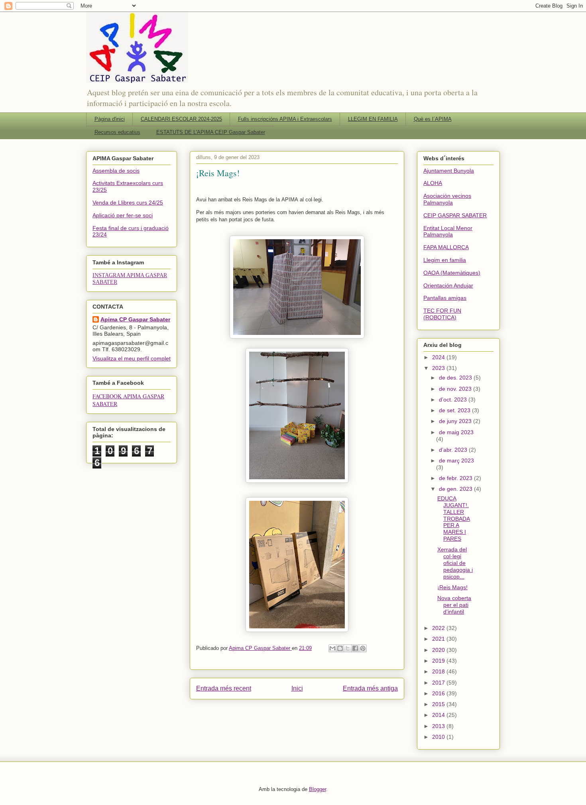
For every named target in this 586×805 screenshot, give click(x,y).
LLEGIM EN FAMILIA (373, 119)
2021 (439, 639)
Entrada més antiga (370, 688)
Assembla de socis (116, 170)
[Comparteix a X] (348, 648)
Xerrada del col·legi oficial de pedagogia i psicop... (455, 562)
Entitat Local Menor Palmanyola (447, 231)
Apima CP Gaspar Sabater (135, 319)
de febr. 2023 (456, 478)
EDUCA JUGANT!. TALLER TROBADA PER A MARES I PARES (453, 518)
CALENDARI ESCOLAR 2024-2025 (181, 119)
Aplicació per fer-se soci (122, 215)
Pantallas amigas (444, 298)
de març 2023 (456, 460)
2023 (439, 368)
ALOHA (432, 183)
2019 (439, 660)
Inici (297, 688)
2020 (439, 650)
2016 (439, 693)
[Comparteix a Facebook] (355, 648)
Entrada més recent (223, 688)
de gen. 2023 (456, 489)
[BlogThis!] (340, 648)
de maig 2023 (456, 432)
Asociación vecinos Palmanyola (447, 199)
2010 (439, 737)
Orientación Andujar (448, 285)
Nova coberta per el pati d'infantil (454, 605)
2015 (439, 704)
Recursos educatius (117, 132)
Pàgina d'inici (109, 119)
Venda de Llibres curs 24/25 (127, 202)
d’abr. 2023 (454, 450)
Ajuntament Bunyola (448, 170)
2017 (439, 682)
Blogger (317, 789)
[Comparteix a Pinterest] (363, 648)
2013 (439, 726)
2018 (439, 671)
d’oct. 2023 (453, 399)
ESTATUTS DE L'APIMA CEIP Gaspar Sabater (210, 132)
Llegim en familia (444, 260)
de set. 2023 (455, 410)
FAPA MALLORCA (446, 247)
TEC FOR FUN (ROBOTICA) (442, 314)
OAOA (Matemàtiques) (451, 273)
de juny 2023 (456, 421)
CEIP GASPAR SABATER (455, 215)
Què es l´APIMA (433, 119)
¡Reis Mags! (452, 587)
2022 (439, 628)
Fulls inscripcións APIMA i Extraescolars (285, 119)
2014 (439, 715)
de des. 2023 (456, 377)
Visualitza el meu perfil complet (131, 358)
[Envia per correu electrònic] (332, 648)
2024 (439, 357)
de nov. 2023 (456, 389)
